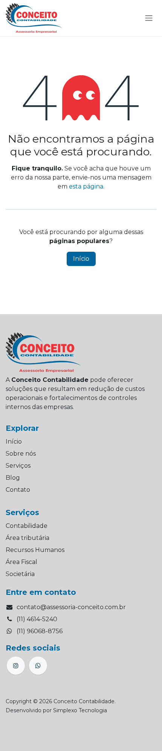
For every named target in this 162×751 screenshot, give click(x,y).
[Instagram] (16, 666)
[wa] (38, 666)
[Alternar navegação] (148, 18)
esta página (86, 186)
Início (81, 258)
